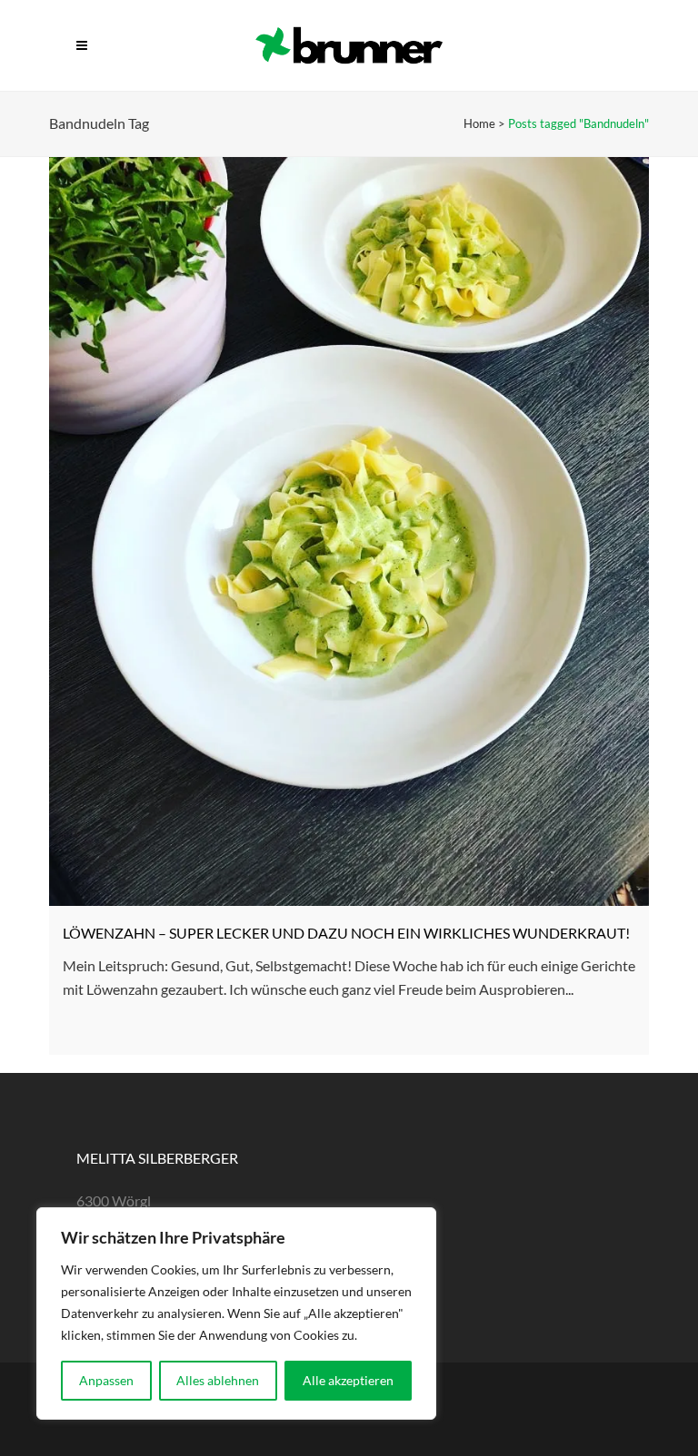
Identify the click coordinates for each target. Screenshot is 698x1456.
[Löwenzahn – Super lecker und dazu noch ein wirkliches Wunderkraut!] (349, 532)
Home (479, 123)
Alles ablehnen (217, 1380)
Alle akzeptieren (348, 1380)
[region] (236, 1313)
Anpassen (106, 1380)
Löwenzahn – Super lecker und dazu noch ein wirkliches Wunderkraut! (346, 932)
